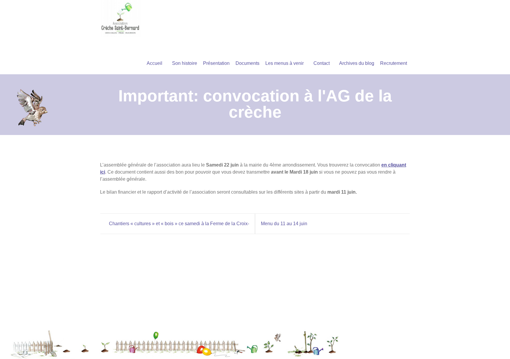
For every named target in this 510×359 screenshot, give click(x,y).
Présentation (216, 63)
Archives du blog (356, 63)
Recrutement (393, 63)
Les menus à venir (284, 63)
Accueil (154, 63)
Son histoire (184, 63)
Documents (247, 63)
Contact (321, 63)
